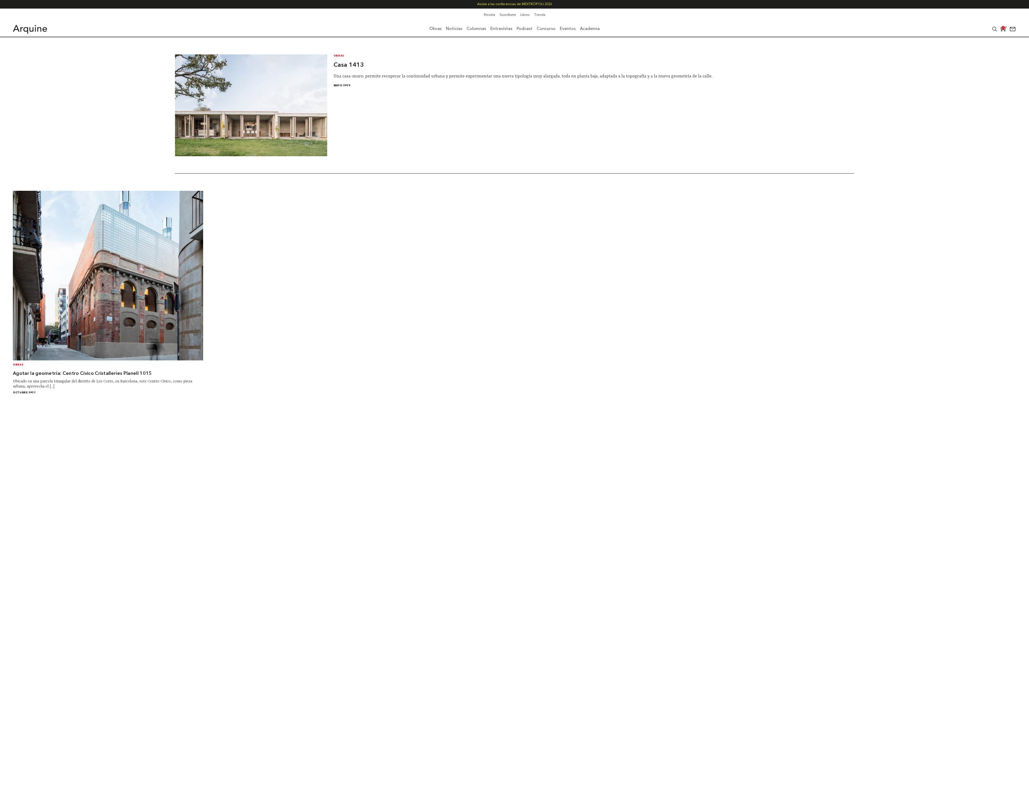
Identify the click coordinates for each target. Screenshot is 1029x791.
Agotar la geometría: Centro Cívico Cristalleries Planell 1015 (82, 373)
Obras (339, 56)
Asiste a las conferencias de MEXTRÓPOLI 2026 (514, 4)
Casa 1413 (349, 65)
